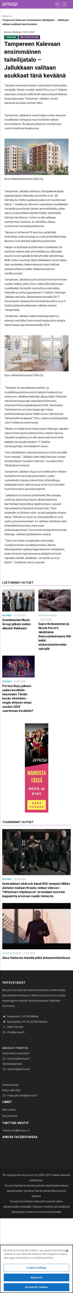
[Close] (67, 1251)
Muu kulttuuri (29, 37)
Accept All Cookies (36, 1287)
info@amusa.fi (16, 1032)
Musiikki (6, 615)
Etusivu (6, 16)
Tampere (11, 37)
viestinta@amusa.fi (18, 1069)
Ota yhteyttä (9, 1115)
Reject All (36, 1277)
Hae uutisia (8, 1109)
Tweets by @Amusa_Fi (16, 1130)
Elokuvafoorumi (47, 615)
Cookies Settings (36, 1267)
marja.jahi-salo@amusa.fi (22, 1095)
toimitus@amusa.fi (18, 1058)
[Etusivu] (9, 3)
